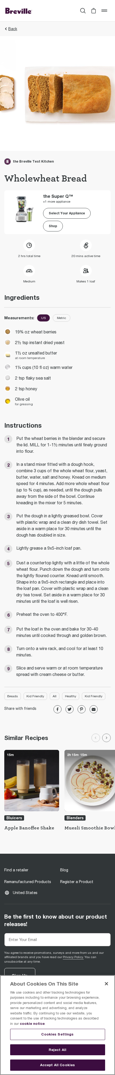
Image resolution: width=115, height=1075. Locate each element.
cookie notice (32, 1023)
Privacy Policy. (73, 957)
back (12, 29)
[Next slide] (106, 738)
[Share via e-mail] (94, 709)
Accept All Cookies (57, 1065)
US (43, 318)
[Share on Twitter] (70, 709)
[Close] (106, 984)
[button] (93, 10)
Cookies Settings (57, 1034)
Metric (61, 318)
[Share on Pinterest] (82, 709)
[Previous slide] (95, 738)
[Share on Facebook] (57, 709)
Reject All (57, 1050)
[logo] (18, 10)
